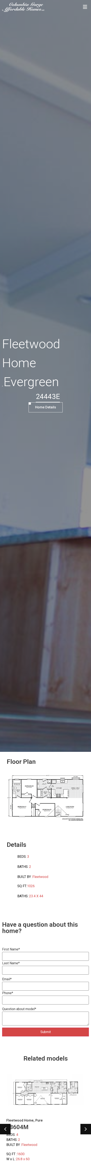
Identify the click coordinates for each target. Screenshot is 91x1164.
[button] (5, 1129)
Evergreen (31, 381)
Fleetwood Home (31, 353)
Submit (45, 1032)
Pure (39, 1120)
